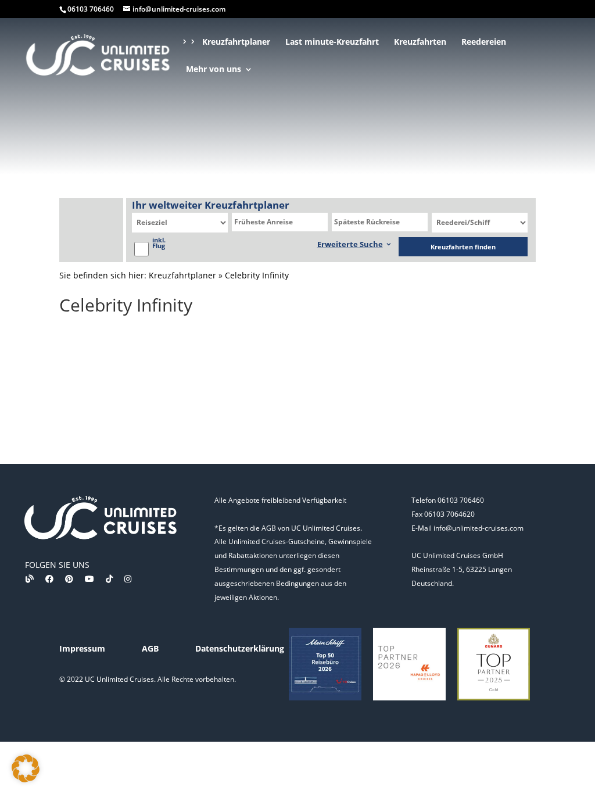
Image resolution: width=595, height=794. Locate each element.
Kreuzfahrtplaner (236, 42)
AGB (150, 648)
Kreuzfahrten (420, 42)
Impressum (82, 648)
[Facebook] (49, 578)
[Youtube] (89, 578)
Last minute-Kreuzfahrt (332, 42)
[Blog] (30, 578)
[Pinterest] (69, 578)
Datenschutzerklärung (239, 648)
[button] (25, 768)
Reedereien (483, 42)
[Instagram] (127, 578)
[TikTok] (109, 578)
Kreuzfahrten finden (463, 246)
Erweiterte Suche (350, 244)
